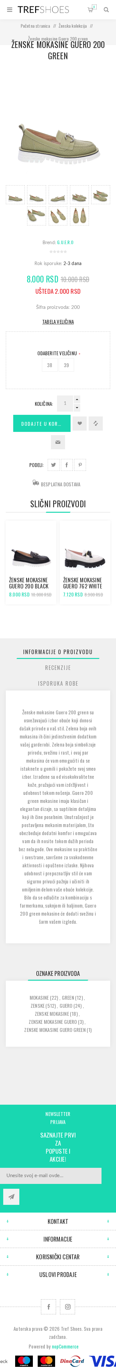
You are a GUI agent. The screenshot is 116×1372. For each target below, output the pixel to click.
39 (66, 364)
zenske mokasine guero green (54, 1029)
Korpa (94, 7)
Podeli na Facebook (67, 465)
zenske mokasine (52, 1013)
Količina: (44, 403)
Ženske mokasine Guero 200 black (28, 583)
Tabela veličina (58, 321)
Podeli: (36, 464)
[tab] (58, 652)
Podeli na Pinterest (80, 465)
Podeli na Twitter (54, 465)
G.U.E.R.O (65, 242)
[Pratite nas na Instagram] (67, 1306)
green (68, 997)
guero (66, 1005)
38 (49, 364)
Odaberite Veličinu (57, 353)
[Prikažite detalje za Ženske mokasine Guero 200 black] (31, 546)
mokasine (39, 997)
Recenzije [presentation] (58, 668)
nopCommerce (65, 1346)
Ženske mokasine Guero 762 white (82, 583)
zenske (37, 1005)
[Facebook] (48, 1306)
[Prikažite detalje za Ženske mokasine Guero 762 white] (85, 546)
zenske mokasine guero (53, 1021)
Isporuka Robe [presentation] (58, 683)
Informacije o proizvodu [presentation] (58, 652)
